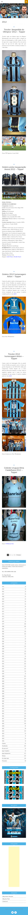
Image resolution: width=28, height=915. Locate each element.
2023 (3, 733)
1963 (3, 591)
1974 (3, 611)
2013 (3, 708)
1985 (3, 639)
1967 (3, 594)
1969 (3, 599)
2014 (3, 711)
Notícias (4, 756)
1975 (3, 614)
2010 (3, 701)
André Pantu (10, 257)
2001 (3, 678)
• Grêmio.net (5, 901)
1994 (3, 661)
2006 (3, 691)
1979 (3, 624)
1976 (3, 616)
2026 (3, 741)
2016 (3, 716)
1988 (3, 646)
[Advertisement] (14, 867)
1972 (3, 606)
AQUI (15, 294)
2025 (3, 738)
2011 (3, 703)
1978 (3, 621)
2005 (3, 688)
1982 (3, 631)
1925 (3, 586)
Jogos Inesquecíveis (6, 753)
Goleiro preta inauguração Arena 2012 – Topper (14, 168)
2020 (3, 726)
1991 (3, 654)
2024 (3, 736)
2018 (3, 721)
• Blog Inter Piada (6, 899)
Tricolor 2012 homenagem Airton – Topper (14, 356)
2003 (3, 683)
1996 (3, 666)
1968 (3, 596)
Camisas (4, 743)
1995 (3, 663)
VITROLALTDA (9, 544)
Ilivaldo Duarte (17, 257)
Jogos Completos (5, 751)
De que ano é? (5, 748)
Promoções (4, 761)
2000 (3, 676)
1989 (3, 649)
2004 (3, 686)
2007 (3, 693)
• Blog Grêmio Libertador (7, 896)
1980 (3, 626)
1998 (3, 671)
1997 (3, 668)
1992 (3, 656)
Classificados (5, 746)
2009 (3, 698)
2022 (3, 731)
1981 (3, 629)
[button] (1, 1)
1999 (3, 673)
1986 (3, 641)
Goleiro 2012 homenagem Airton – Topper (14, 275)
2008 (3, 696)
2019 (3, 723)
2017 (3, 718)
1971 (3, 604)
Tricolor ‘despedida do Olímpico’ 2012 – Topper (14, 30)
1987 (3, 644)
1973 (3, 609)
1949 (3, 589)
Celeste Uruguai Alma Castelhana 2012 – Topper (14, 470)
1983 (3, 634)
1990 (3, 651)
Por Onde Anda (5, 758)
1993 (3, 658)
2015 (3, 713)
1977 (3, 619)
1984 (3, 636)
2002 (3, 681)
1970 (3, 601)
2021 (3, 728)
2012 (14, 26)
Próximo (19, 555)
